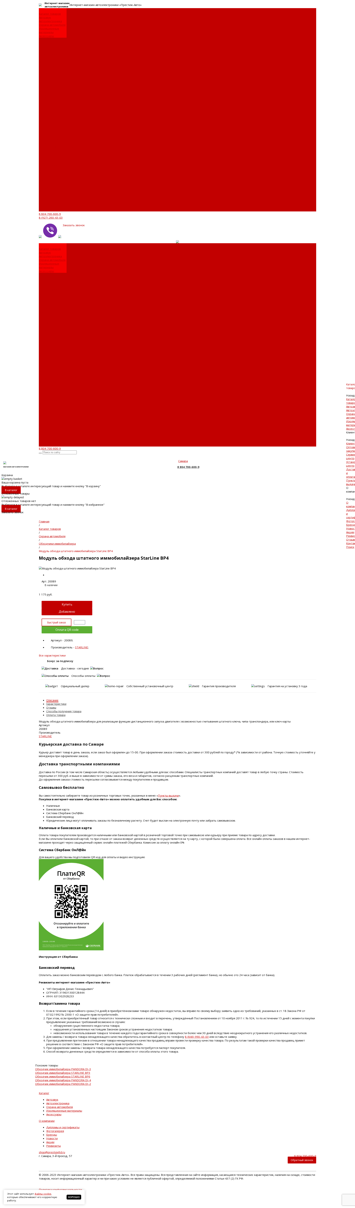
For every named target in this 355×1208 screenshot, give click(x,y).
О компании (47, 176)
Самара (183, 461)
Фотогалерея (48, 84)
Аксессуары (46, 36)
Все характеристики (52, 655)
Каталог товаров (50, 132)
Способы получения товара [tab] (63, 711)
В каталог (11, 490)
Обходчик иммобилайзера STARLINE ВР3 (62, 1073)
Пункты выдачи (49, 65)
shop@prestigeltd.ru (52, 1152)
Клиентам (45, 154)
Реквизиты (46, 99)
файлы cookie (43, 1193)
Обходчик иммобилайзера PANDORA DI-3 (63, 1069)
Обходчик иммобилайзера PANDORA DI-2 (63, 1084)
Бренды (44, 87)
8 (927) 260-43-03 (51, 217)
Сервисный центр (51, 50)
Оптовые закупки (50, 47)
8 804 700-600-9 (50, 214)
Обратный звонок (302, 1160)
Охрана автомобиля (52, 25)
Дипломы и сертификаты (48, 78)
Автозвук (45, 17)
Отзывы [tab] (51, 707)
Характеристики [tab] (56, 704)
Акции (43, 95)
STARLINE (81, 647)
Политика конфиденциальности (60, 1189)
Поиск (43, 209)
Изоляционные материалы (49, 30)
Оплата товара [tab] (55, 715)
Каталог (44, 1093)
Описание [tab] (52, 700)
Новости (44, 91)
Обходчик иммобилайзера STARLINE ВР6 (62, 1076)
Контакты (45, 206)
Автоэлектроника (50, 21)
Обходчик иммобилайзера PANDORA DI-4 (63, 1080)
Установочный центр (53, 165)
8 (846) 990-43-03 (197, 1037)
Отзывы (44, 202)
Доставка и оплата (51, 62)
